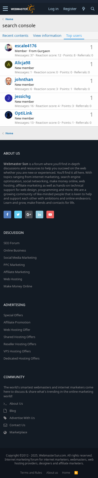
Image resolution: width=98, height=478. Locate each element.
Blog (13, 410)
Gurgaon (43, 51)
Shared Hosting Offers (19, 337)
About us (52, 473)
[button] (5, 9)
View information (47, 35)
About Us (16, 403)
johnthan (24, 79)
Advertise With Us (22, 418)
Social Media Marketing (20, 257)
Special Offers (13, 315)
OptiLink (23, 113)
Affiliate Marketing (17, 272)
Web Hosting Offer (17, 330)
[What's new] (83, 8)
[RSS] (76, 472)
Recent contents (15, 35)
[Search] (92, 8)
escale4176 (26, 45)
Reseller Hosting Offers (20, 344)
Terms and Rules (31, 473)
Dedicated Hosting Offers (21, 358)
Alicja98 (22, 62)
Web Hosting (13, 279)
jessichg (23, 96)
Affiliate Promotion (17, 322)
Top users (74, 35)
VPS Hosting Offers (17, 351)
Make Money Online (18, 286)
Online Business (15, 250)
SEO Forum (12, 243)
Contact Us (17, 425)
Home (66, 473)
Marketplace (18, 432)
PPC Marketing (14, 265)
